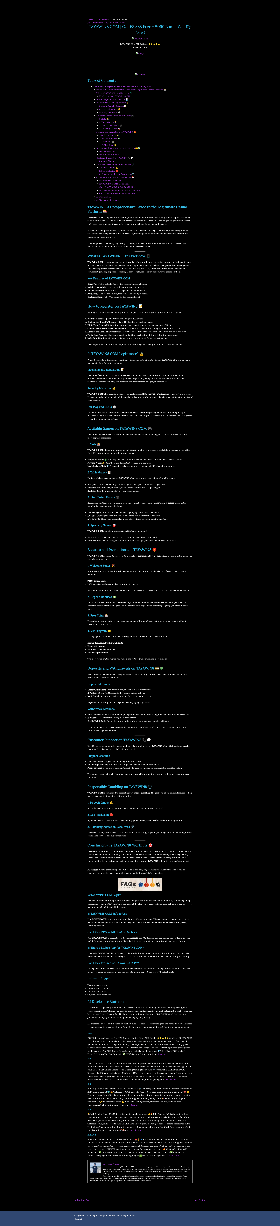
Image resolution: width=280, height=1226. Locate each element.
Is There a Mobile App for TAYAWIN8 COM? (119, 190)
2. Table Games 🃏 (108, 122)
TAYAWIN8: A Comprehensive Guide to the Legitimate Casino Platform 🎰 (131, 89)
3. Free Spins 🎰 (106, 141)
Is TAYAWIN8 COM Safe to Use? (114, 184)
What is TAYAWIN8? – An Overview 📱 (114, 93)
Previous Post (82, 1200)
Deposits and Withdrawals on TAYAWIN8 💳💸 (118, 148)
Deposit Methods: (107, 151)
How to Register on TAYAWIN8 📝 (112, 99)
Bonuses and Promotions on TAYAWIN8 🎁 (116, 132)
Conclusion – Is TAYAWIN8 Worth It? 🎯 (115, 177)
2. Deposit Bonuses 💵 (109, 138)
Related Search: (103, 197)
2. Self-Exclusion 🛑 (108, 171)
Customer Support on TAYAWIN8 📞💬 (114, 158)
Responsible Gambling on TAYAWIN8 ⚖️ (115, 164)
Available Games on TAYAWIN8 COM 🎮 (115, 115)
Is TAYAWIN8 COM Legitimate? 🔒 (112, 102)
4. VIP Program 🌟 (107, 145)
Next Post (199, 1200)
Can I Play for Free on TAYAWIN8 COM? (118, 193)
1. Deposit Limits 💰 (108, 167)
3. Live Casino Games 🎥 (110, 125)
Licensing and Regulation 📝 (113, 106)
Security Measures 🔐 (109, 109)
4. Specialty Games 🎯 (109, 128)
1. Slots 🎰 (104, 119)
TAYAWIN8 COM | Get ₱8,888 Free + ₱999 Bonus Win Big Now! (122, 86)
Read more (163, 1054)
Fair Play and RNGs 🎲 (109, 112)
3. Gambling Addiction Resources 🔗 (116, 174)
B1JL (89, 1109)
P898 (90, 1033)
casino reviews (96, 22)
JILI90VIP (92, 1135)
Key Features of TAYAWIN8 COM (114, 96)
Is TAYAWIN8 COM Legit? (111, 180)
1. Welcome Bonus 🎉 (109, 135)
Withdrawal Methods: (109, 154)
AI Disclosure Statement (107, 200)
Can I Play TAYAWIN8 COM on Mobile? (117, 187)
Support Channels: (108, 161)
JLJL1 (90, 1084)
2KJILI (90, 1058)
